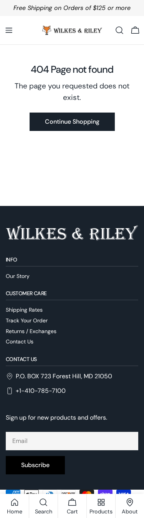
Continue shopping (72, 122)
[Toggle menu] (9, 30)
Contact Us (19, 341)
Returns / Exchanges (31, 331)
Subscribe (35, 465)
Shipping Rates (24, 309)
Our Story (18, 276)
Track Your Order (27, 320)
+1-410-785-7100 (41, 391)
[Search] (119, 30)
